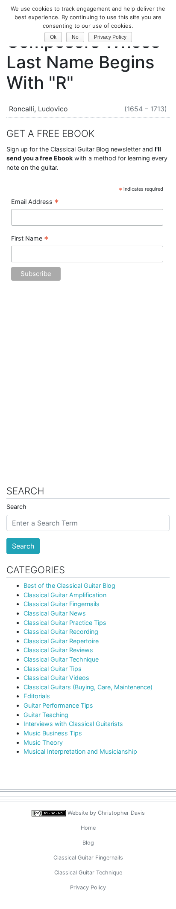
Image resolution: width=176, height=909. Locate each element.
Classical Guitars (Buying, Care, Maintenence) (88, 687)
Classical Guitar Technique (61, 659)
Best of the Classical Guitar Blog (69, 585)
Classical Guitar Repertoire (61, 641)
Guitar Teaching (45, 714)
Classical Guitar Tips (52, 668)
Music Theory (43, 742)
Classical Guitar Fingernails (61, 603)
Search (16, 506)
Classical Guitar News (54, 613)
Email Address (35, 202)
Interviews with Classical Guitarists (73, 723)
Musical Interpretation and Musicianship (80, 751)
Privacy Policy (88, 887)
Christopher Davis (121, 813)
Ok (53, 37)
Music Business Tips (52, 733)
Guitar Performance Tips (58, 705)
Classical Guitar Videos (56, 677)
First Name (30, 239)
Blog (88, 842)
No (75, 37)
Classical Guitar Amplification (64, 594)
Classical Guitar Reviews (58, 649)
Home (88, 828)
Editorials (36, 696)
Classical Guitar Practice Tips (64, 622)
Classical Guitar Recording (60, 631)
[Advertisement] (88, 387)
